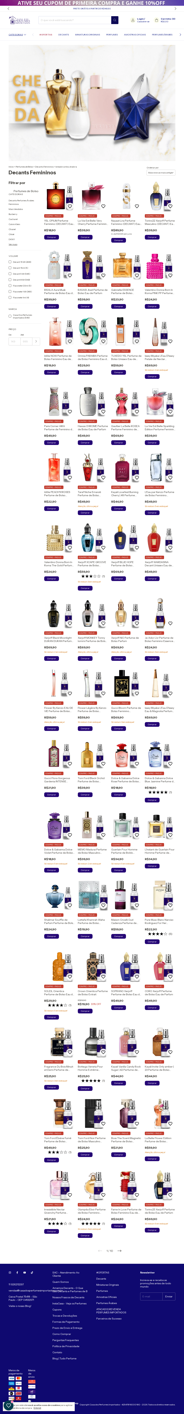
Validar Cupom (69, 77)
